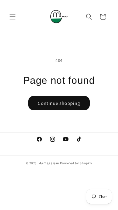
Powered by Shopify (76, 163)
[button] (13, 17)
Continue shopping (59, 103)
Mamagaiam (48, 163)
